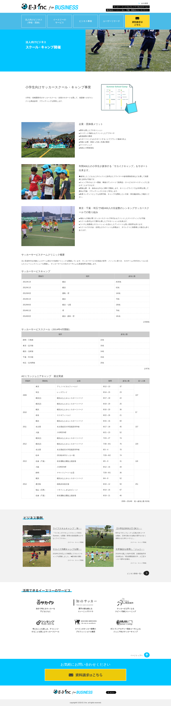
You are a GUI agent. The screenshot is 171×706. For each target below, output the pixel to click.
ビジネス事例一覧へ (135, 574)
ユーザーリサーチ (111, 21)
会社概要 (144, 3)
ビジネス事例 (85, 21)
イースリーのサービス (59, 21)
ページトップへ (137, 655)
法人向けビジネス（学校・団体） (33, 21)
